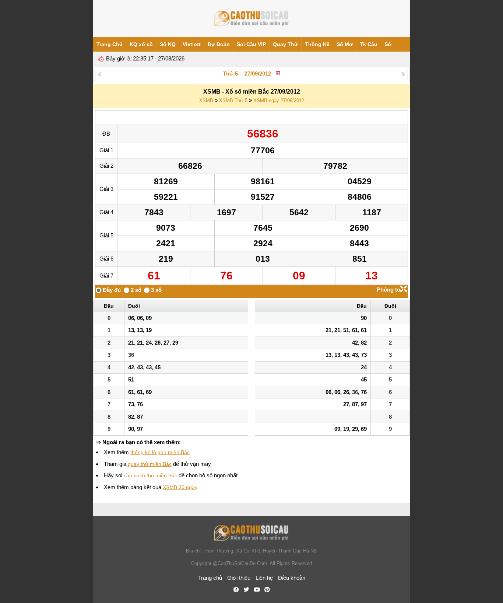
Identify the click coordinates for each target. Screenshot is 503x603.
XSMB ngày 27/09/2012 (278, 100)
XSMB (206, 100)
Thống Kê (317, 44)
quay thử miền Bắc (150, 464)
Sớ (387, 44)
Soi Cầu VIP (251, 44)
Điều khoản (291, 578)
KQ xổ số (141, 44)
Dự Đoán (219, 44)
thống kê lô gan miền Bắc (160, 452)
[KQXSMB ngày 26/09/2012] (99, 74)
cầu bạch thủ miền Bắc (150, 475)
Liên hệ (264, 578)
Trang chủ (210, 578)
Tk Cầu (368, 44)
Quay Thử (285, 44)
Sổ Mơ (345, 44)
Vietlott (192, 44)
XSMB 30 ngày (180, 487)
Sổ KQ (168, 44)
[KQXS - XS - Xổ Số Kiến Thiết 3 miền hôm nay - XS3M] (251, 18)
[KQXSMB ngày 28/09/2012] (403, 74)
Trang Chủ (109, 44)
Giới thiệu (238, 578)
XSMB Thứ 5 (233, 100)
